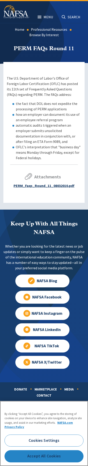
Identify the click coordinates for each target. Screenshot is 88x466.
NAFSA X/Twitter (47, 362)
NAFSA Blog (47, 281)
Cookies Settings (44, 440)
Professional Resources (49, 29)
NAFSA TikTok (47, 346)
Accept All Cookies (44, 456)
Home (19, 29)
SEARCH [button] (74, 17)
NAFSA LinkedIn (47, 329)
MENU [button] (48, 17)
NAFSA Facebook (47, 297)
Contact (44, 395)
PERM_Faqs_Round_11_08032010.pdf (44, 185)
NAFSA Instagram (47, 313)
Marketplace (46, 389)
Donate (20, 389)
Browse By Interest (44, 35)
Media (69, 389)
